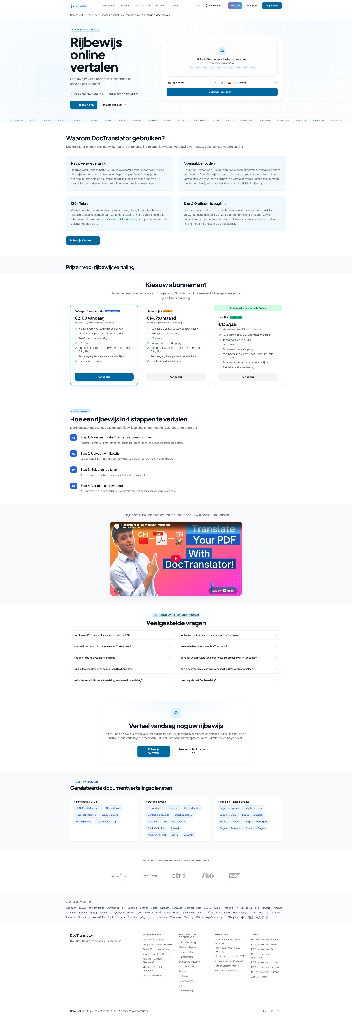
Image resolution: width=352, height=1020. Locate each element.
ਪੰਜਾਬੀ (218, 912)
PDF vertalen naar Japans (265, 967)
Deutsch (164, 907)
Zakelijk (174, 5)
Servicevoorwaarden (93, 941)
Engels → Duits (228, 814)
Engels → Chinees (230, 821)
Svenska (132, 917)
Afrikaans (71, 907)
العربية (82, 907)
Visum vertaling (110, 814)
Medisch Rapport (188, 947)
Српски (121, 917)
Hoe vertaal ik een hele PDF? (230, 956)
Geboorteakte (113, 808)
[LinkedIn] (264, 1010)
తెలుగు (151, 917)
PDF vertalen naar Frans (264, 944)
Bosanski (132, 907)
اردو (223, 917)
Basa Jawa (105, 912)
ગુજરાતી (239, 907)
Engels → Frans (253, 808)
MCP (237, 5)
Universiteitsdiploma (174, 821)
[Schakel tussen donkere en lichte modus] (198, 5)
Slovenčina (84, 917)
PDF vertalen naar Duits (264, 949)
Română (275, 912)
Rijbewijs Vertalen (153, 751)
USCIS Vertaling (187, 942)
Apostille (188, 835)
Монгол (149, 912)
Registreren (272, 5)
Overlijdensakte (183, 814)
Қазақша (119, 912)
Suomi (217, 907)
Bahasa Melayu (172, 912)
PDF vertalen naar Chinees (265, 962)
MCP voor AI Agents (226, 970)
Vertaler (107, 5)
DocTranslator (81, 935)
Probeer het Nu (86, 104)
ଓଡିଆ (210, 912)
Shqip (111, 917)
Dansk (154, 907)
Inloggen (252, 5)
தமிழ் (142, 917)
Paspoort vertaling (86, 814)
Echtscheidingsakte (158, 814)
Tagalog (188, 917)
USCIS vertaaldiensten (88, 808)
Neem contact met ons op (193, 751)
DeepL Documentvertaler (156, 949)
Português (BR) (241, 912)
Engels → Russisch (230, 828)
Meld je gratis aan (112, 104)
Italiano (83, 912)
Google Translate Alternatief (157, 944)
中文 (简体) (247, 917)
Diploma (152, 821)
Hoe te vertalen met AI (227, 965)
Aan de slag (104, 376)
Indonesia (71, 912)
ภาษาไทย (162, 917)
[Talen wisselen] (222, 82)
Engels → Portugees (256, 821)
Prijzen (140, 5)
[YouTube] (278, 1010)
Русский (70, 917)
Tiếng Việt (233, 917)
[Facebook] (271, 1010)
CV (180, 985)
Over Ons (75, 941)
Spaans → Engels (255, 828)
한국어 (130, 912)
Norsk (201, 912)
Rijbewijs (175, 828)
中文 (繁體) (262, 917)
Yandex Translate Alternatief (158, 954)
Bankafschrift (186, 980)
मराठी (158, 912)
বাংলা (123, 907)
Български (113, 907)
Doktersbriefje (186, 990)
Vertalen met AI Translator (229, 960)
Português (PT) (260, 912)
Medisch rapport (157, 835)
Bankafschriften (156, 828)
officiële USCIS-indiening (121, 219)
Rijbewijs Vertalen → (83, 240)
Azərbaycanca (96, 907)
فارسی (208, 907)
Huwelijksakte (83, 821)
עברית (249, 907)
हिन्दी (257, 907)
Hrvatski (266, 907)
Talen (124, 5)
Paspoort (173, 808)
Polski (227, 912)
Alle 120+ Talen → (260, 976)
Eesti (199, 907)
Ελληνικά (177, 907)
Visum (175, 835)
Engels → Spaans (229, 808)
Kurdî (139, 912)
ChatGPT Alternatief (153, 939)
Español (189, 907)
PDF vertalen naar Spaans (265, 939)
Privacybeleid (114, 941)
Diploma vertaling (106, 821)
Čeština (144, 907)
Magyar (278, 907)
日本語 (93, 912)
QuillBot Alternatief (152, 975)
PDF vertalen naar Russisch (265, 972)
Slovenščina (98, 917)
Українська (212, 917)
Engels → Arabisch (252, 814)
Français (228, 907)
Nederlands (189, 912)
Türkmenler (175, 917)
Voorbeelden (156, 5)
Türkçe (199, 917)
